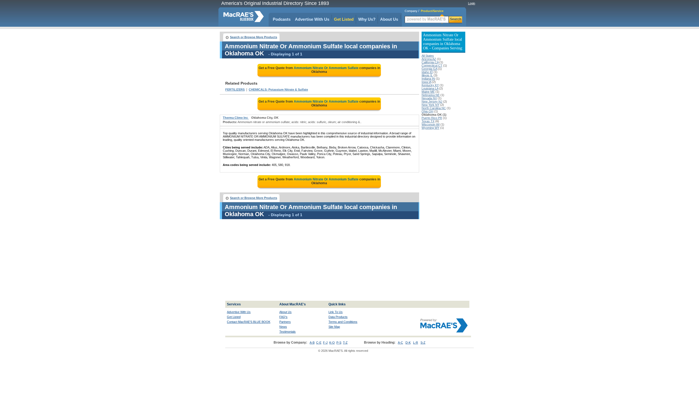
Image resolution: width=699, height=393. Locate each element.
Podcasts (282, 19)
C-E (318, 342)
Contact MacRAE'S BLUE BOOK (248, 321)
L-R (415, 342)
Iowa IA (426, 82)
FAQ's (283, 316)
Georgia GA (429, 68)
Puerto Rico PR (432, 118)
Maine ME (428, 91)
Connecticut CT (432, 65)
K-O (332, 342)
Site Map (334, 326)
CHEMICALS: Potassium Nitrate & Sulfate (278, 89)
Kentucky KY (430, 85)
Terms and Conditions (342, 321)
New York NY (430, 104)
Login (471, 3)
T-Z (345, 342)
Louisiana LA (430, 88)
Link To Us (335, 312)
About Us (389, 19)
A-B (312, 342)
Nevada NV (429, 98)
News (283, 326)
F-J (325, 342)
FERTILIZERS (235, 89)
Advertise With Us (312, 19)
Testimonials (287, 331)
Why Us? (366, 19)
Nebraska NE (431, 95)
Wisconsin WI (431, 124)
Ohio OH (427, 111)
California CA (430, 62)
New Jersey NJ (432, 101)
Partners (285, 321)
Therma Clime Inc (236, 117)
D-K (408, 342)
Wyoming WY (430, 127)
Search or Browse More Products (253, 37)
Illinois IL (427, 75)
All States (428, 55)
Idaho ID (427, 72)
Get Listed (344, 19)
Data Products (338, 316)
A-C (400, 342)
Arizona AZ (429, 59)
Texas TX (428, 121)
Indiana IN (428, 78)
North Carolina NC (434, 108)
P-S (338, 342)
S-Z (422, 342)
